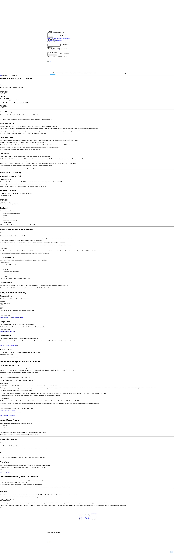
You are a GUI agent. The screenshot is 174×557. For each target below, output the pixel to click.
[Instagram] (120, 58)
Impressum (49, 544)
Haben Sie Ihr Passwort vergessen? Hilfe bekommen (58, 38)
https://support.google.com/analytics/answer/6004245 (11, 317)
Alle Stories (93, 513)
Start (1, 75)
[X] (124, 58)
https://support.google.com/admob (7, 415)
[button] (125, 73)
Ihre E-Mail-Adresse (64, 44)
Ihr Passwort (62, 35)
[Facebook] (118, 58)
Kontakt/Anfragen (50, 535)
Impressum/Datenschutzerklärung (54, 40)
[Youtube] (126, 58)
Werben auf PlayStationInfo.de (52, 536)
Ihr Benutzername (64, 34)
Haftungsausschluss (50, 547)
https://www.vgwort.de (5, 472)
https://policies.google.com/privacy (7, 331)
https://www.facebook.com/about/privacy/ (9, 345)
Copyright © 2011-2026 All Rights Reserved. (54, 548)
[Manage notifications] (171, 552)
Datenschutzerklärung (50, 545)
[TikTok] (122, 58)
